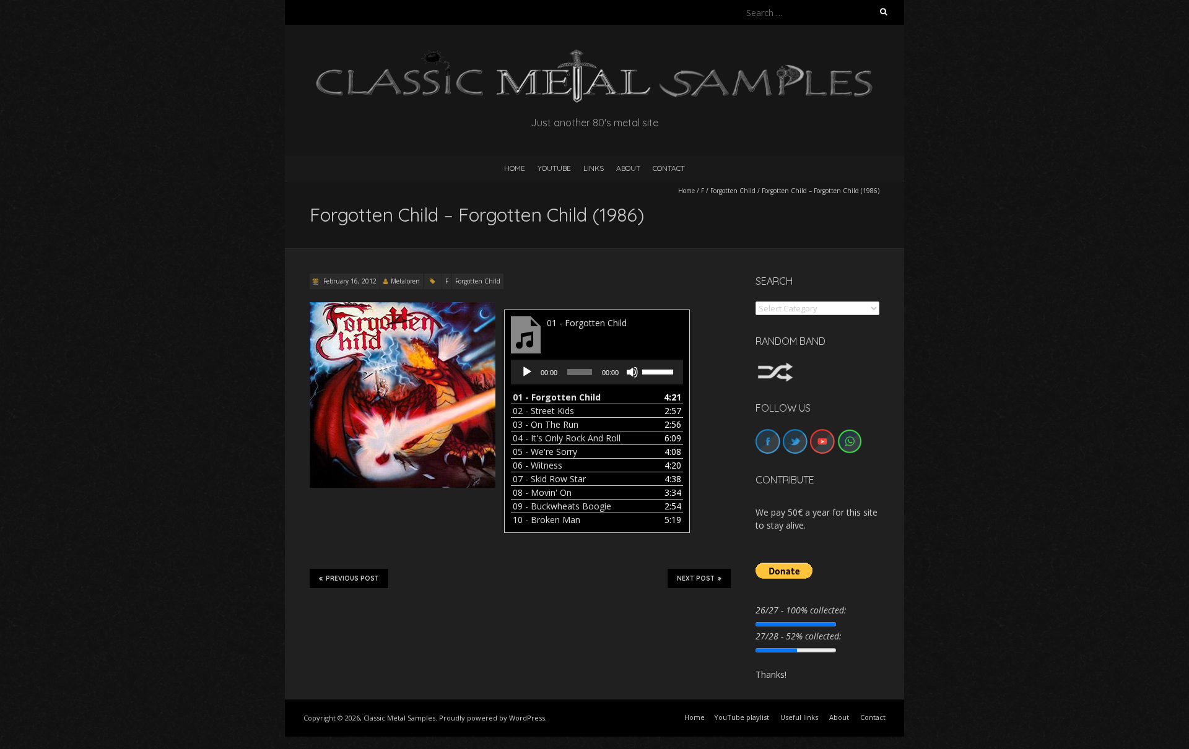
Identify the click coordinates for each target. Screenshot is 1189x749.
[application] (597, 372)
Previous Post (352, 578)
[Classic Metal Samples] (594, 55)
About (628, 168)
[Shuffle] (775, 368)
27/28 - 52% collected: (799, 636)
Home (686, 190)
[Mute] (632, 372)
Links (593, 168)
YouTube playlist (741, 717)
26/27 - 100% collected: (801, 610)
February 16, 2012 (349, 281)
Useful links (799, 717)
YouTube (554, 168)
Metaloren (405, 281)
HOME (514, 168)
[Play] (527, 372)
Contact (669, 168)
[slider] (659, 371)
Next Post (696, 578)
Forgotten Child (733, 190)
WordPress (527, 717)
